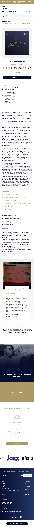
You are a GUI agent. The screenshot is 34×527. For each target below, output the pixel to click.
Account (27, 484)
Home (3, 21)
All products (10, 21)
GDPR (3, 484)
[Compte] (26, 11)
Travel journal (27, 493)
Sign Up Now (27, 475)
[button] (3, 392)
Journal (27, 489)
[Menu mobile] (31, 11)
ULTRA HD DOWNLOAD (9, 229)
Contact (27, 487)
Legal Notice (5, 486)
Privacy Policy (5, 488)
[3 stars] (17, 429)
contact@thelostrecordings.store (12, 511)
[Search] (3, 16)
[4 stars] (18, 429)
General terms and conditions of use (11, 491)
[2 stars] (15, 429)
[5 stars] (20, 429)
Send (17, 443)
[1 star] (14, 429)
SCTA (3, 494)
